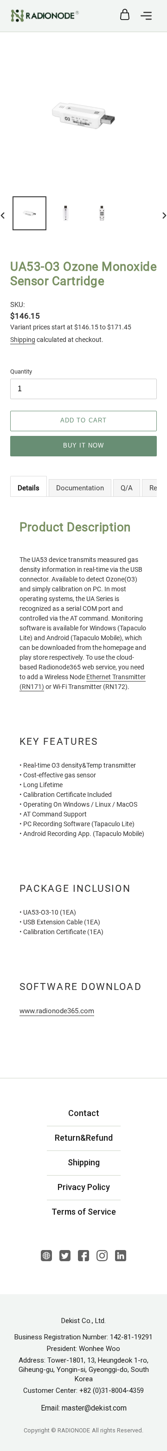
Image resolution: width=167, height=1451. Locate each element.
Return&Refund (84, 1138)
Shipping (22, 339)
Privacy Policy (84, 1187)
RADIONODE (74, 1430)
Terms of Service (83, 1212)
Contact (83, 1113)
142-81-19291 (131, 1337)
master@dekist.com (94, 1408)
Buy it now (83, 445)
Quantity (21, 371)
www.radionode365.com (56, 1011)
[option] (29, 215)
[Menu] (146, 16)
